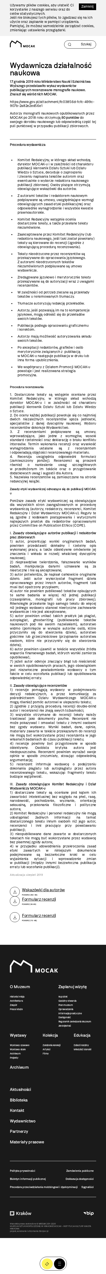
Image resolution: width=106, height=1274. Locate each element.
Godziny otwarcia (67, 1000)
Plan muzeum (65, 1005)
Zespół (13, 1005)
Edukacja (82, 1035)
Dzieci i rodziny (81, 1045)
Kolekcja (50, 1035)
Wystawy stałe (17, 1049)
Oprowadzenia (65, 1009)
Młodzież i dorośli (82, 1049)
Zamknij (87, 6)
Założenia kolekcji (51, 1045)
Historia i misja (17, 996)
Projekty (14, 1057)
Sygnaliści (87, 1187)
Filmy (46, 1053)
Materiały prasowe (27, 1141)
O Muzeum (20, 986)
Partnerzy (19, 1131)
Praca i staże (16, 1009)
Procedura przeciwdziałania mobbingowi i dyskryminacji (44, 1187)
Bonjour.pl (43, 1231)
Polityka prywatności (22, 1170)
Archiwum (15, 1053)
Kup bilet (63, 996)
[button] (59, 1264)
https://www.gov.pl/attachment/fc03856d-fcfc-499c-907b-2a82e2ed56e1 (52, 104)
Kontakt (17, 1110)
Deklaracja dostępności (80, 1179)
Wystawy (18, 1035)
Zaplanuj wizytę (72, 986)
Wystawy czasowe (19, 1045)
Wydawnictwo (22, 1121)
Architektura (16, 1000)
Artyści (46, 1049)
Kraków (20, 1213)
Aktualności (20, 1089)
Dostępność (64, 1017)
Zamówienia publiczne (80, 1170)
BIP (88, 1213)
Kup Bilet (47, 1264)
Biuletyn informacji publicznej (28, 1179)
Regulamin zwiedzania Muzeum (74, 1021)
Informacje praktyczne (70, 1013)
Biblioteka (19, 1100)
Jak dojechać (64, 1025)
